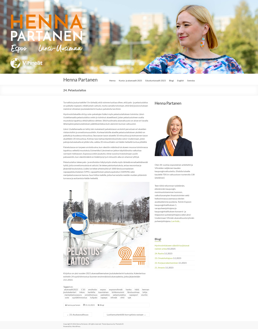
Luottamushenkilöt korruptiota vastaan (126, 314)
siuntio (144, 295)
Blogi (171, 80)
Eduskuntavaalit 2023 (155, 80)
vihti (122, 297)
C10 (83, 289)
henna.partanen (73, 305)
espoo (103, 289)
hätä (137, 289)
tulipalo (93, 297)
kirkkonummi (118, 292)
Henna (112, 80)
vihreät (113, 297)
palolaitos (105, 295)
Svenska (191, 80)
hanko (129, 289)
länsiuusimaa (133, 292)
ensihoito (92, 289)
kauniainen (103, 292)
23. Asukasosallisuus (77, 314)
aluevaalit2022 (71, 289)
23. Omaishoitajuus (164, 258)
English (180, 80)
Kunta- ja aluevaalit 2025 (130, 80)
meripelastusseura (73, 295)
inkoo (82, 292)
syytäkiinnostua (79, 297)
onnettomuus (91, 295)
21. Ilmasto (160, 267)
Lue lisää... (175, 221)
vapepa (104, 297)
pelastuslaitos (119, 295)
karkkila (91, 292)
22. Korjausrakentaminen (166, 263)
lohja (145, 292)
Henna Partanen (80, 80)
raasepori (133, 295)
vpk (129, 297)
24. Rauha (159, 253)
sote (67, 297)
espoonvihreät (116, 289)
